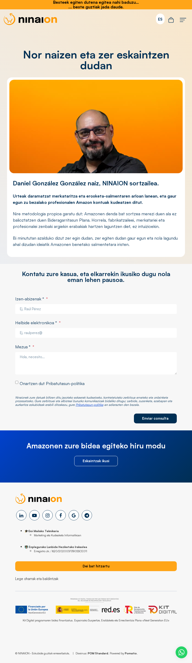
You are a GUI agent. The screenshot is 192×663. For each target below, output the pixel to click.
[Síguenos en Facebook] (60, 515)
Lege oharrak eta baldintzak (36, 579)
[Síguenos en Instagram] (47, 515)
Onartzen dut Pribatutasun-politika (52, 383)
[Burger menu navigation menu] (182, 19)
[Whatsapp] (181, 652)
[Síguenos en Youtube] (34, 515)
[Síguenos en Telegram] (87, 515)
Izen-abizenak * (31, 298)
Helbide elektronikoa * (38, 322)
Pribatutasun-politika (89, 405)
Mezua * (24, 346)
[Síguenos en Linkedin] (21, 515)
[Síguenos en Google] (74, 515)
